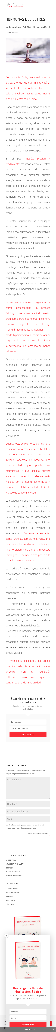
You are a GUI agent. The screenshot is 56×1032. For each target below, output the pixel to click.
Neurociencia (10, 900)
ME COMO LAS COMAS (14, 876)
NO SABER (9, 868)
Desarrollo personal (12, 892)
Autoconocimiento (12, 889)
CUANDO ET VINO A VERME (15, 864)
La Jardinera (15, 27)
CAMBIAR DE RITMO (13, 872)
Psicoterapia (10, 904)
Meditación (42, 27)
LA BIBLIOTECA (11, 860)
